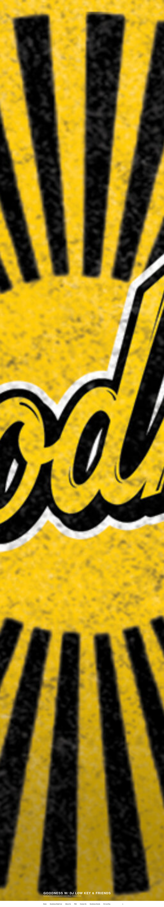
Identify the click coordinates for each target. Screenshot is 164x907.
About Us (68, 904)
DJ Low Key (106, 904)
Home (45, 904)
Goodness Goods (95, 904)
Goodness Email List (56, 904)
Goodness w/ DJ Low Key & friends (77, 893)
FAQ (75, 904)
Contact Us (83, 904)
